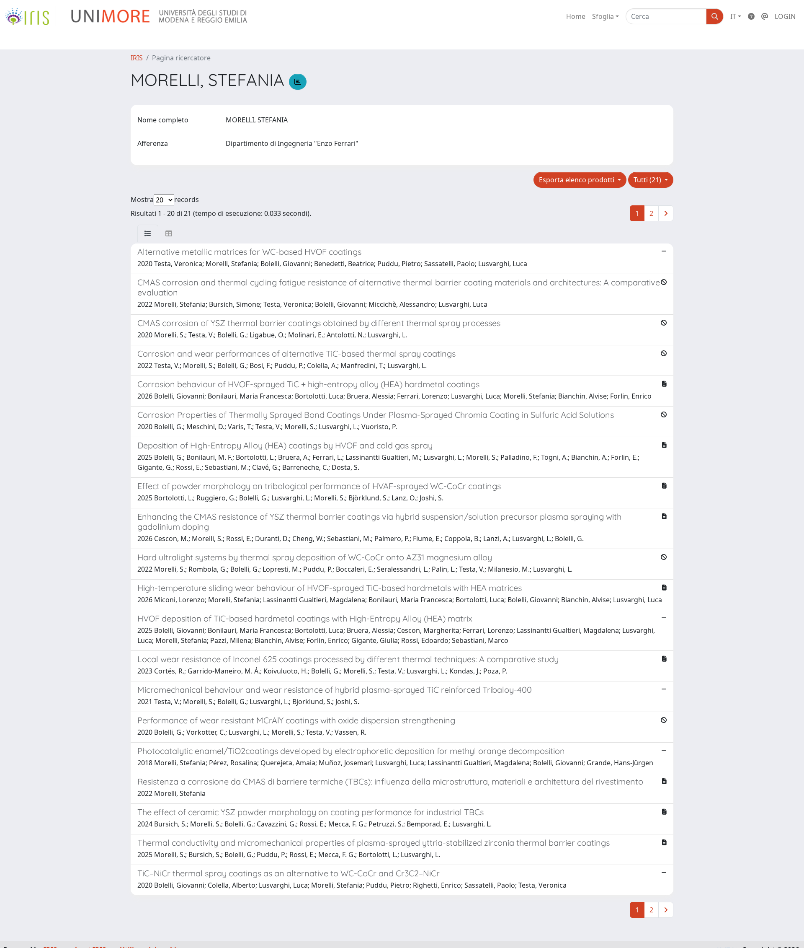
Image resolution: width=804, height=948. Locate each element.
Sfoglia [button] (603, 16)
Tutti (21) (648, 179)
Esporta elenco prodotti (577, 179)
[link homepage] (30, 16)
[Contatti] (764, 16)
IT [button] (733, 16)
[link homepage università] (160, 16)
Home (575, 16)
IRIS (137, 57)
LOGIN (785, 16)
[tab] (147, 233)
